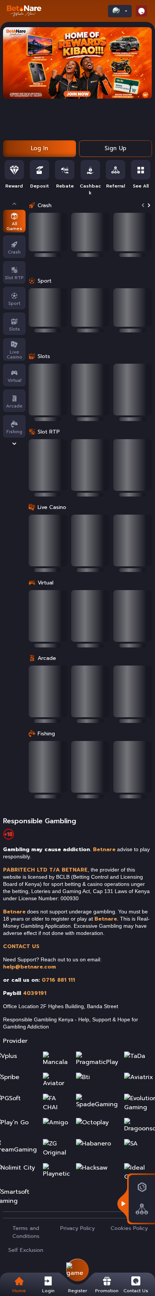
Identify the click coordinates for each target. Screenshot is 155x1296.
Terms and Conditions (26, 1232)
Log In (39, 148)
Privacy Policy (77, 1228)
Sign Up (115, 148)
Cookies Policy (129, 1228)
